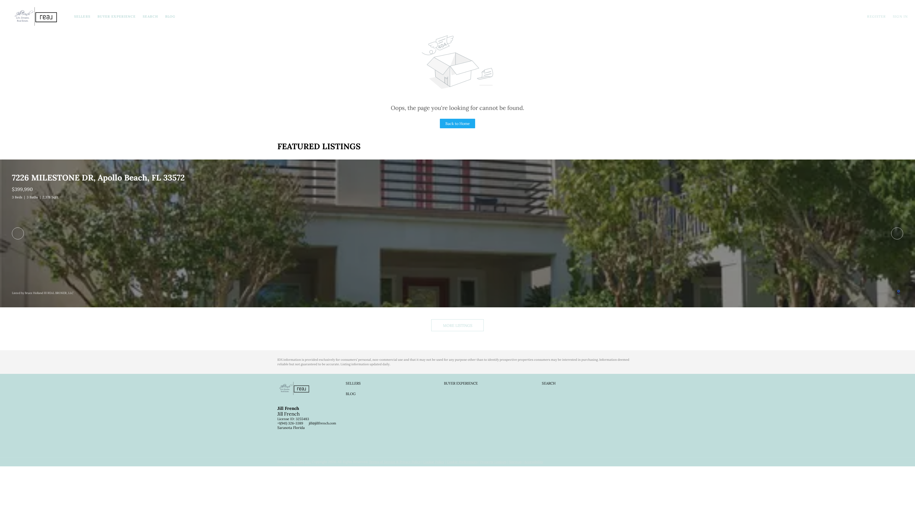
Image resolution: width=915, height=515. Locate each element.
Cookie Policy (433, 462)
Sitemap (515, 462)
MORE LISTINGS (457, 325)
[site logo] (297, 392)
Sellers (82, 16)
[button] (36, 16)
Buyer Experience (116, 16)
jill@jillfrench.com (322, 423)
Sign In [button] (900, 16)
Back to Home (457, 123)
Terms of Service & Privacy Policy (395, 462)
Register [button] (876, 16)
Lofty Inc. (303, 462)
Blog (170, 16)
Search (150, 16)
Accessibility (533, 462)
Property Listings (493, 462)
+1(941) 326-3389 (290, 423)
